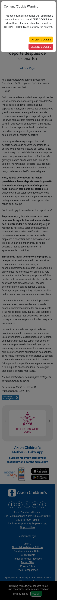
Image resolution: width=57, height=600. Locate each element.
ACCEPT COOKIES (41, 39)
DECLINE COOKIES (41, 46)
